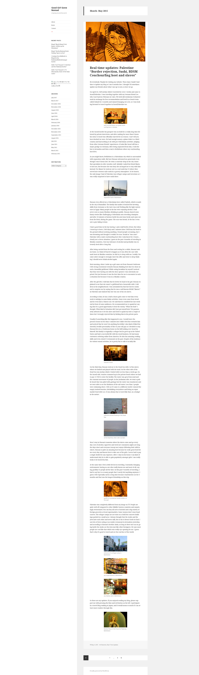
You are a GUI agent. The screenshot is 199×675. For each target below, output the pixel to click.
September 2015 (56, 135)
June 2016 (54, 113)
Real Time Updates (112, 645)
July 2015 (54, 141)
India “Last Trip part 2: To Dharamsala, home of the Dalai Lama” (60, 71)
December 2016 (56, 104)
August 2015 (55, 138)
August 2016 (55, 110)
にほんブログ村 (55, 85)
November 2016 (56, 107)
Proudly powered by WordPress (99, 671)
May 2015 (54, 147)
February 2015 (55, 154)
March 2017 (54, 101)
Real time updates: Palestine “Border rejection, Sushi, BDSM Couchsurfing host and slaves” (114, 71)
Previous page (85, 657)
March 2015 (54, 150)
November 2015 (56, 132)
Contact (53, 28)
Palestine (103, 645)
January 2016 (55, 125)
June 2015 (54, 144)
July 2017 (54, 97)
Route (53, 25)
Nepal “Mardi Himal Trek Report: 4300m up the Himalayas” (59, 46)
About (53, 22)
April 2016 (54, 116)
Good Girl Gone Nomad (59, 9)
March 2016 (54, 119)
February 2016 (55, 122)
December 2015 (56, 129)
